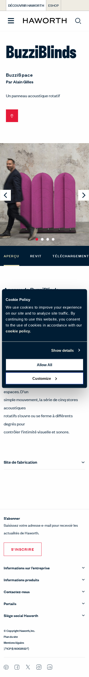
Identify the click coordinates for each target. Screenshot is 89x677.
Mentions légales (14, 642)
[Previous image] (5, 195)
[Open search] (78, 21)
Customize (41, 378)
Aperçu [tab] (11, 255)
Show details (62, 350)
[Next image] (83, 195)
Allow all (44, 365)
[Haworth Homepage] (44, 21)
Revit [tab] (36, 255)
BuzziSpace (19, 74)
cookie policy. (18, 331)
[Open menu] (11, 21)
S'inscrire (22, 549)
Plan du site (11, 636)
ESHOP (53, 5)
